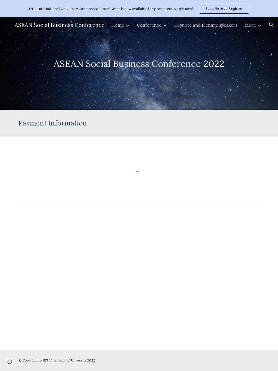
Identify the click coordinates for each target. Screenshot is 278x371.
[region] (139, 8)
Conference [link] (149, 25)
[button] (271, 25)
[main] (139, 63)
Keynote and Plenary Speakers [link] (206, 25)
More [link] (250, 25)
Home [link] (117, 25)
